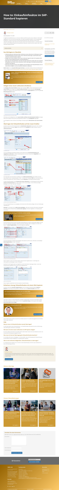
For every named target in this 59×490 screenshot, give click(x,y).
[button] (23, 48)
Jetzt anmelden (39, 219)
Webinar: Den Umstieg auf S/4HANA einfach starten (17, 213)
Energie (43, 471)
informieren (39, 296)
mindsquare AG (49, 489)
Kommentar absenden (17, 452)
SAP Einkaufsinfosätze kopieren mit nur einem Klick (17, 291)
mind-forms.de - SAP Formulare (23, 472)
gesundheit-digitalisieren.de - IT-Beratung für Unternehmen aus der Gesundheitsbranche (30, 478)
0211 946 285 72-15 (32, 1)
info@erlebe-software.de (40, 1)
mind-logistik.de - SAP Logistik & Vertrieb (24, 476)
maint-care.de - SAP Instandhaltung (23, 474)
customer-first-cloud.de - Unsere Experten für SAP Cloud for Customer (28, 477)
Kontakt (46, 1)
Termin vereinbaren (38, 314)
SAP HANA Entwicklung (11, 29)
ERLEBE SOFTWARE (6, 29)
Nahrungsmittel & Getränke (45, 470)
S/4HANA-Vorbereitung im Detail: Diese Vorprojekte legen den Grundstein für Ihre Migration (50, 64)
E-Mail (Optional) (8, 450)
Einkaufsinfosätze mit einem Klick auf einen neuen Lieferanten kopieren (26, 69)
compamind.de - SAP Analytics (22, 471)
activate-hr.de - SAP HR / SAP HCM (23, 473)
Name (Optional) (8, 447)
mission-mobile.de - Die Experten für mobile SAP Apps (25, 470)
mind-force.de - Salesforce (22, 475)
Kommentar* (7, 436)
